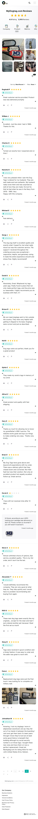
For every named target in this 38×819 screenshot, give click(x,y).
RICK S (4, 611)
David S (5, 276)
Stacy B (5, 642)
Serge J (5, 235)
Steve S (5, 548)
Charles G (5, 143)
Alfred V (5, 394)
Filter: (30, 85)
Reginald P (6, 89)
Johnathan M (7, 719)
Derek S (5, 493)
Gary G (4, 421)
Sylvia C (5, 367)
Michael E (5, 210)
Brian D (5, 455)
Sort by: (16, 85)
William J (5, 116)
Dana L (4, 671)
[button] (29, 3)
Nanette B (6, 170)
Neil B (4, 341)
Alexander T (6, 577)
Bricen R (5, 309)
